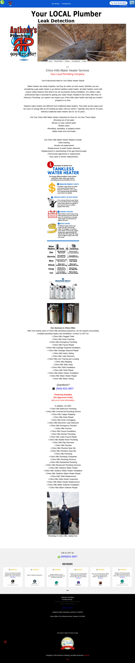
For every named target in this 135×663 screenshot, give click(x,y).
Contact (84, 61)
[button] (131, 577)
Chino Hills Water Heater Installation (64, 373)
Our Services (56, 3)
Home (50, 61)
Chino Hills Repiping (63, 362)
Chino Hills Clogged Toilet (63, 336)
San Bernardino (70, 603)
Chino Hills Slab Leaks (63, 364)
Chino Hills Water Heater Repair (64, 376)
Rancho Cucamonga (67, 601)
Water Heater (72, 81)
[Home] (10, 4)
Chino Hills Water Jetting (64, 379)
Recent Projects (58, 61)
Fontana (57, 601)
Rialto (62, 603)
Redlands (77, 601)
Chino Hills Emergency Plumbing (63, 342)
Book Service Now (118, 3)
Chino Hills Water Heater (48, 117)
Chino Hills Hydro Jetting (64, 353)
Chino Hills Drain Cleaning (63, 339)
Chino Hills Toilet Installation (63, 367)
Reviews (67, 61)
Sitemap (86, 655)
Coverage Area (66, 3)
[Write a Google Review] (9, 570)
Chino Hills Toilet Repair (63, 370)
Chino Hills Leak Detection (63, 356)
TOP (67, 659)
